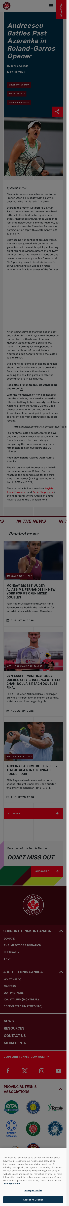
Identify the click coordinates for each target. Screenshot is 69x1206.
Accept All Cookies (33, 1199)
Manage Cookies (33, 1190)
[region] (33, 1177)
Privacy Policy (12, 1183)
